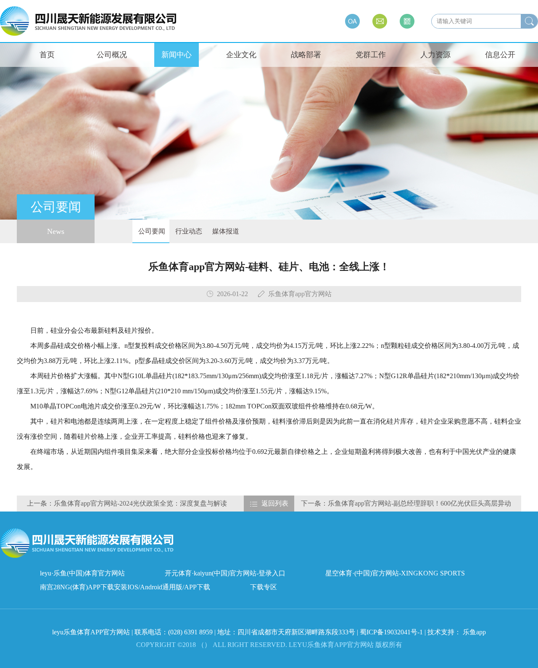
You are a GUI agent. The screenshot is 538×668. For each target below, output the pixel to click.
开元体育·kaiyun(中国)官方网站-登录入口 (225, 573)
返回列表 (274, 503)
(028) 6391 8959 (191, 632)
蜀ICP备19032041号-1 (391, 632)
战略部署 (306, 54)
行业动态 (188, 231)
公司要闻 (151, 231)
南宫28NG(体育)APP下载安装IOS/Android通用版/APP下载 (125, 587)
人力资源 (435, 54)
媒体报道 (225, 231)
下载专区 (263, 587)
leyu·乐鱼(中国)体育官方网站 (82, 573)
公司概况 (112, 54)
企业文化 (241, 54)
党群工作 (371, 54)
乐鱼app (474, 632)
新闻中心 (176, 54)
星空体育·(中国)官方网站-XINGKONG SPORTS (395, 573)
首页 (47, 54)
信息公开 (500, 54)
